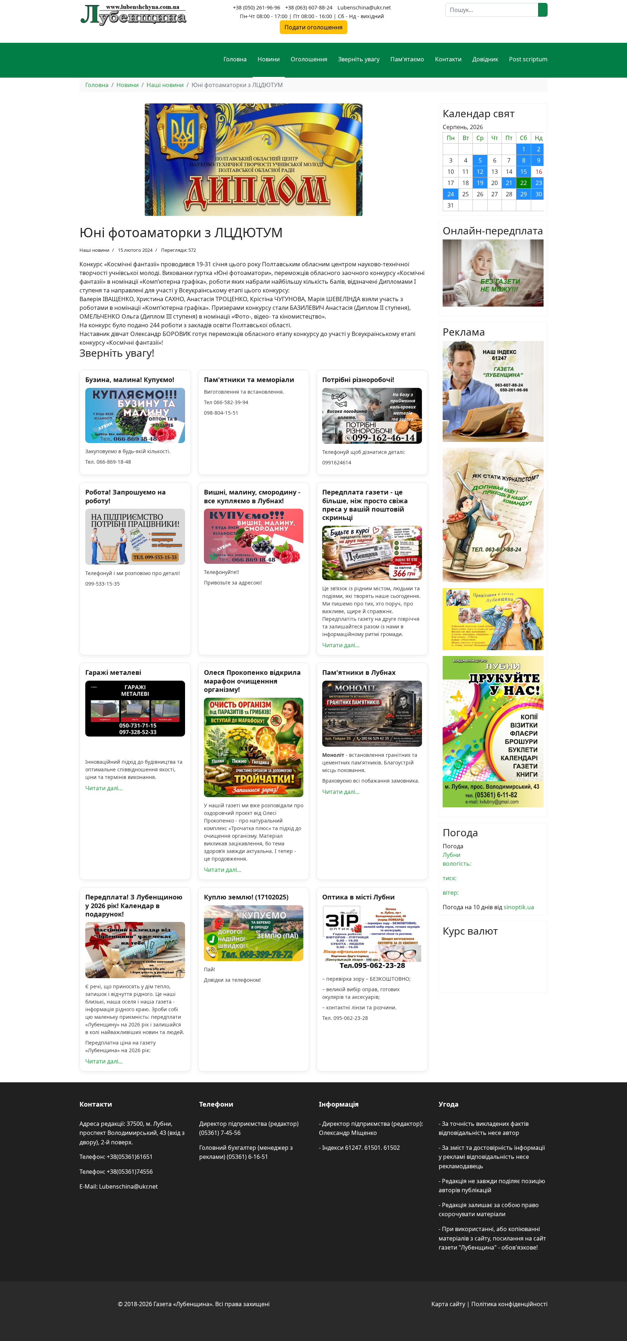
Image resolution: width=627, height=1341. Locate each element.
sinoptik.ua (519, 907)
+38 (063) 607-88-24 (308, 7)
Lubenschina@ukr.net (364, 7)
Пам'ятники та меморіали (249, 379)
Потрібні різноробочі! (358, 379)
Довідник (485, 59)
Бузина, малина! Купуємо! (129, 379)
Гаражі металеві (113, 672)
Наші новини (94, 250)
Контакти (448, 59)
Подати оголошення (313, 27)
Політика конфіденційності (509, 1304)
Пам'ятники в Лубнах (359, 672)
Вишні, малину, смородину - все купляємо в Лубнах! (252, 496)
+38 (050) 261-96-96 (256, 7)
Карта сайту (448, 1304)
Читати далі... (341, 645)
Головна (235, 59)
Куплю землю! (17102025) (246, 897)
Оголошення (309, 59)
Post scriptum (528, 59)
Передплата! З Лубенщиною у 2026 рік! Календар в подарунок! (134, 905)
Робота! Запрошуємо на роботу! (125, 496)
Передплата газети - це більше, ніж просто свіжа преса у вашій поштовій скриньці (365, 505)
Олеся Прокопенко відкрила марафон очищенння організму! (252, 681)
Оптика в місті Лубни (358, 897)
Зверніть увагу (359, 59)
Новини (269, 59)
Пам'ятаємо (407, 59)
